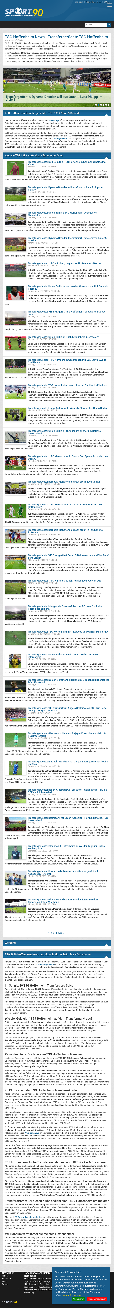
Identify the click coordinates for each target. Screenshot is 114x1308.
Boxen (5, 1284)
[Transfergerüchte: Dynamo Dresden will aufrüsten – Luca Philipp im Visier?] (57, 87)
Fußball (5, 1276)
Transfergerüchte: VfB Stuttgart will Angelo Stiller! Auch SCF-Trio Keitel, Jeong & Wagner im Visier (68, 709)
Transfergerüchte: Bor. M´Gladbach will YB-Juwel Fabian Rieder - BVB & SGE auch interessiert (67, 791)
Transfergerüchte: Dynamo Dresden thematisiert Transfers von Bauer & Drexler (67, 239)
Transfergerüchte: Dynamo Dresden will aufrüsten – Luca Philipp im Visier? (65, 188)
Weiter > (62, 933)
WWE (4, 1281)
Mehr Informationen (72, 1295)
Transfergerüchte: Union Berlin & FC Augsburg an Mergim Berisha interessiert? (64, 432)
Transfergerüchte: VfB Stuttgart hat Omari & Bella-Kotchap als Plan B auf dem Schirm (68, 556)
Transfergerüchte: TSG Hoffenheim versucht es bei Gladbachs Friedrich (67, 385)
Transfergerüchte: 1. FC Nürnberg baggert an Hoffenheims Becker (64, 263)
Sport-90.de (23, 12)
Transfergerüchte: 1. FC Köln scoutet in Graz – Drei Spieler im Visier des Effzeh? (68, 457)
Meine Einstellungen (97, 1299)
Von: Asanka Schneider (15, 40)
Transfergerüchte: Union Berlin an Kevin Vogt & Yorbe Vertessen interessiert (63, 655)
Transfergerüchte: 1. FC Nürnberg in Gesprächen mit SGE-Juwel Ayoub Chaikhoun (67, 361)
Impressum (79, 2)
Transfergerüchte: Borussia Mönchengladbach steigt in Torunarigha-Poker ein (66, 531)
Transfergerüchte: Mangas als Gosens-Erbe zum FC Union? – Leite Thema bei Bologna (65, 607)
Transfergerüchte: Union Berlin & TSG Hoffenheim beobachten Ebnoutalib (62, 214)
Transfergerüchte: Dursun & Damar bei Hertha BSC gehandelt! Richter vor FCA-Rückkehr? (68, 681)
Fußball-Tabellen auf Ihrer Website (98, 2)
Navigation (8, 1272)
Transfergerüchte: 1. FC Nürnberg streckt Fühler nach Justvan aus (64, 580)
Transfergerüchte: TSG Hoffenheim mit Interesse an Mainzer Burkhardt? (68, 631)
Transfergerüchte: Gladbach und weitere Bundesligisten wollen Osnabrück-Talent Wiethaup (63, 901)
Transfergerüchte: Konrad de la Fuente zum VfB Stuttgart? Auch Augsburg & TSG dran (63, 872)
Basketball (6, 1278)
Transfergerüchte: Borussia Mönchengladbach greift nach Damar (64, 481)
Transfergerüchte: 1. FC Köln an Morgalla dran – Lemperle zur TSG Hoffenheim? (65, 505)
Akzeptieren (78, 1299)
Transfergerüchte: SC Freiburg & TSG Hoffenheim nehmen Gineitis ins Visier (67, 163)
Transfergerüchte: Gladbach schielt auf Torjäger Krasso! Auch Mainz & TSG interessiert (67, 734)
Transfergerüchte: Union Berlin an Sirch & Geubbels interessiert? (64, 337)
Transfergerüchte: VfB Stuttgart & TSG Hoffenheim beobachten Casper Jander (67, 313)
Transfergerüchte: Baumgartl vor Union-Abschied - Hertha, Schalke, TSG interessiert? (68, 819)
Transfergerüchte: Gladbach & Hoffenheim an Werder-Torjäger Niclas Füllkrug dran (66, 847)
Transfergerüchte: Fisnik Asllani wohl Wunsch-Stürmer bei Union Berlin (67, 408)
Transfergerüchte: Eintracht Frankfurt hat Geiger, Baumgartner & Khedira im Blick (68, 763)
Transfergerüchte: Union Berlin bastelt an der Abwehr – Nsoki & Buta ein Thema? (68, 287)
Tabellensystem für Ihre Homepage (37, 1274)
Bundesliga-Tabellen (42, 1278)
